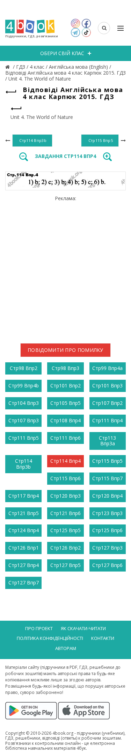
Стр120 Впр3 (65, 495)
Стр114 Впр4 (65, 461)
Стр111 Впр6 (65, 437)
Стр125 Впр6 (107, 530)
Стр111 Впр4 (107, 420)
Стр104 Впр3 (23, 403)
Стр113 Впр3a (107, 440)
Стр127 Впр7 (23, 582)
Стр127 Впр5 (65, 565)
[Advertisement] (65, 267)
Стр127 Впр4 (23, 565)
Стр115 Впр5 (107, 461)
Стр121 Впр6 (65, 513)
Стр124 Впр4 (23, 530)
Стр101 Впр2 (65, 385)
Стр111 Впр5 (23, 437)
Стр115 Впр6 (65, 478)
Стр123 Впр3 (107, 513)
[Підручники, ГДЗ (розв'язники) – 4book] (8, 66)
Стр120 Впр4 (107, 495)
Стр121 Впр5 (23, 513)
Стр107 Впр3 (23, 420)
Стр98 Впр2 (23, 368)
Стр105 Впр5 (65, 403)
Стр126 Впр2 (65, 547)
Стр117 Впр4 (23, 495)
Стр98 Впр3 (65, 368)
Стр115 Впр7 (107, 478)
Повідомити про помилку (65, 350)
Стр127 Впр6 (107, 565)
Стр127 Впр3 (107, 547)
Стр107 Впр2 (107, 403)
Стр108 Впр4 (65, 420)
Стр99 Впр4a (107, 368)
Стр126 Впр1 (23, 547)
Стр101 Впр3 (107, 385)
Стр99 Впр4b (23, 385)
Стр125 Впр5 (65, 530)
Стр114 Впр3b (23, 464)
